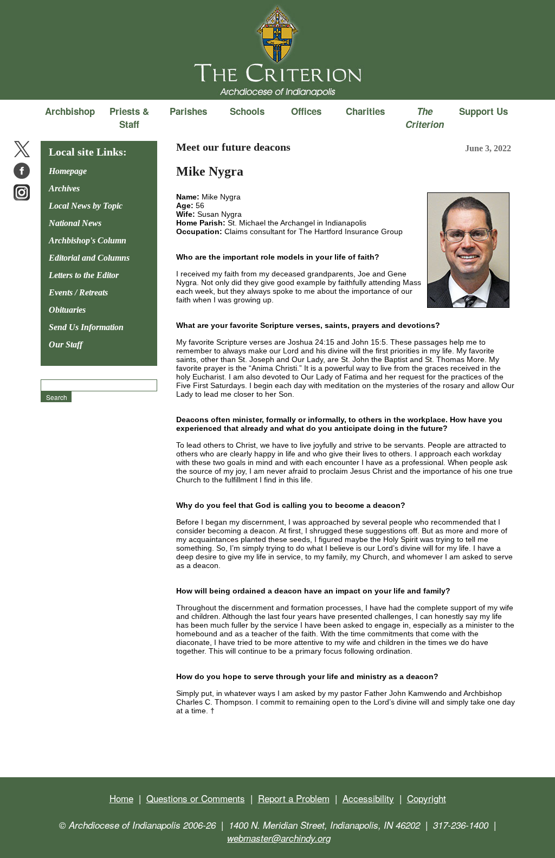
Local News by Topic (85, 205)
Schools (247, 111)
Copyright (426, 798)
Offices (306, 111)
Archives (64, 188)
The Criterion (277, 82)
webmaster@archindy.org (279, 837)
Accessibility (368, 798)
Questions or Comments (195, 798)
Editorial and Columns (89, 257)
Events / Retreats (78, 292)
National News (75, 223)
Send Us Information (86, 327)
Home (121, 798)
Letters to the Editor (84, 275)
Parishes (188, 111)
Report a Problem (294, 798)
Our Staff (65, 344)
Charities (365, 111)
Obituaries (67, 309)
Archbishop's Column (87, 240)
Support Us (483, 111)
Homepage (68, 171)
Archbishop (70, 111)
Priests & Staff (129, 118)
